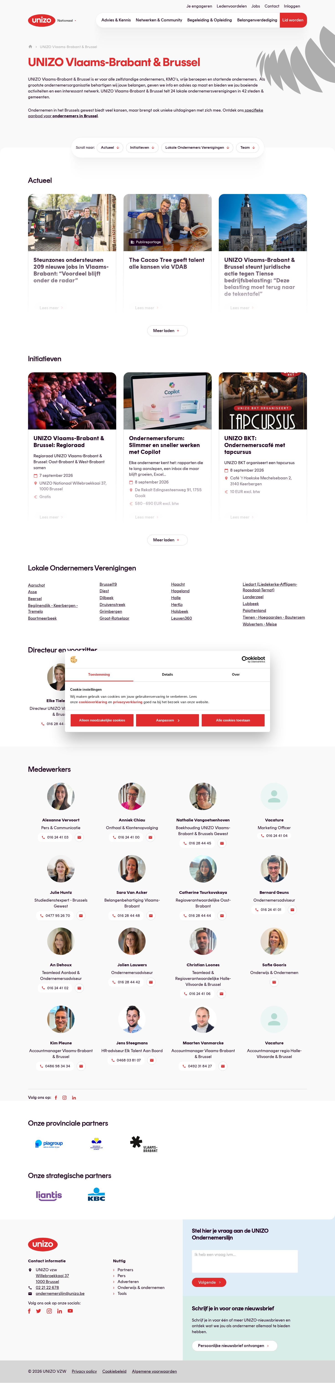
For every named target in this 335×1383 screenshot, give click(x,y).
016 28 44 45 (200, 843)
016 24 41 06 (200, 994)
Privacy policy (84, 1371)
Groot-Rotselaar (114, 618)
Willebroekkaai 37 (52, 1275)
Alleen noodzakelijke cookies (102, 720)
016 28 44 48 (129, 915)
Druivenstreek (112, 604)
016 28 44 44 (200, 915)
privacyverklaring (128, 702)
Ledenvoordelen (232, 6)
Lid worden (292, 20)
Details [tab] (167, 674)
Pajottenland (254, 610)
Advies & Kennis (116, 20)
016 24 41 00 (128, 837)
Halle (176, 597)
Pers (122, 1275)
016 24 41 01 (271, 910)
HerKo (177, 604)
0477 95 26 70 (58, 915)
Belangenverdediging (257, 20)
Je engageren (199, 6)
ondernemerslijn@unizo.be (60, 1293)
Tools (122, 1293)
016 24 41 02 (57, 988)
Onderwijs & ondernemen (141, 1287)
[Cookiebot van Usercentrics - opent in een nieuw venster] (245, 659)
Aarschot (36, 585)
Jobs (255, 6)
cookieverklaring (93, 702)
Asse (32, 591)
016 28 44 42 (129, 982)
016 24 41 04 (277, 835)
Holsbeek (179, 611)
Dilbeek (106, 597)
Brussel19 (108, 584)
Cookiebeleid (114, 1371)
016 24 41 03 (57, 837)
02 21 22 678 (47, 1287)
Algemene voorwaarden (154, 1371)
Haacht (178, 584)
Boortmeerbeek (42, 618)
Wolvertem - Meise (260, 624)
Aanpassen (165, 720)
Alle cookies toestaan (233, 720)
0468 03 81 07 (129, 1060)
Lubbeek (251, 603)
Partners (125, 1269)
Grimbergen (111, 611)
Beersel (35, 598)
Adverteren (128, 1281)
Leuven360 (181, 618)
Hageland (180, 590)
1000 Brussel (47, 1281)
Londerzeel (253, 596)
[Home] (30, 46)
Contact (272, 6)
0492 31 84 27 (200, 1066)
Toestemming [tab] (99, 674)
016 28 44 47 (58, 724)
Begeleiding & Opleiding (209, 20)
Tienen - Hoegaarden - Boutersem (274, 617)
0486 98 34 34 (57, 1066)
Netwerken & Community (159, 20)
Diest (104, 590)
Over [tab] (236, 674)
